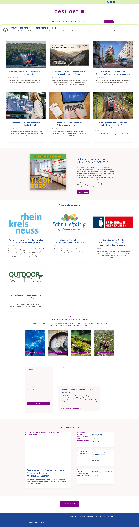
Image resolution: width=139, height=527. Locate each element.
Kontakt (35, 2)
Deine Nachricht (31, 390)
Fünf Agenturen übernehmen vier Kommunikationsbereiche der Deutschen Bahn (113, 125)
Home (53, 21)
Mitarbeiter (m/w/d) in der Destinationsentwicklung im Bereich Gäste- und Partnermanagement (113, 242)
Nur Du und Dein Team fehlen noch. (71, 408)
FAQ (41, 2)
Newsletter (109, 21)
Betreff (29, 383)
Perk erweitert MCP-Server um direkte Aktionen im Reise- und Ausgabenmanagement (45, 473)
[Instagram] (111, 2)
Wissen (73, 21)
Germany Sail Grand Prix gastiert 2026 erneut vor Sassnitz (26, 73)
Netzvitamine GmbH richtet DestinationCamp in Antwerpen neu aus (113, 73)
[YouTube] (114, 2)
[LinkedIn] (108, 2)
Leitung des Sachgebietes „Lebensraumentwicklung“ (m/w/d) (69, 241)
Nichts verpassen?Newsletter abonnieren (69, 504)
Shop (86, 21)
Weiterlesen (96, 441)
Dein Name (30, 369)
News (59, 21)
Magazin (66, 21)
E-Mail (29, 376)
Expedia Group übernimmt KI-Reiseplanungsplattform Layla (69, 124)
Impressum (90, 516)
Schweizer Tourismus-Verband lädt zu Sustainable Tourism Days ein (69, 73)
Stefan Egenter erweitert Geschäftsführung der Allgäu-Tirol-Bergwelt (102, 472)
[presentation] (26, 54)
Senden (38, 403)
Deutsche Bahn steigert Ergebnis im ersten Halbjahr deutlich (26, 124)
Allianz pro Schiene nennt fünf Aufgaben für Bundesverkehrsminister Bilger (101, 453)
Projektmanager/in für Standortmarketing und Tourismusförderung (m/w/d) (26, 241)
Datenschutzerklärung (77, 516)
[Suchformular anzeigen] (25, 21)
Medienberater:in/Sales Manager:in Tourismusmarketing (26, 296)
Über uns (28, 2)
